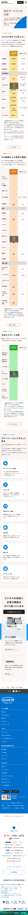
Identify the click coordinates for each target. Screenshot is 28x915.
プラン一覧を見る (12, 147)
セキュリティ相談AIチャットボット (6, 890)
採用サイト (18, 867)
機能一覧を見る (12, 325)
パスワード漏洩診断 (4, 888)
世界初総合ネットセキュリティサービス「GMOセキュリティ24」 (11, 887)
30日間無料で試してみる (14, 612)
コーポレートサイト (11, 867)
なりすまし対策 (18, 895)
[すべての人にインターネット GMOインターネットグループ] (12, 909)
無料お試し (20, 2)
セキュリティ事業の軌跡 (5, 897)
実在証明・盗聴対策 (4, 892)
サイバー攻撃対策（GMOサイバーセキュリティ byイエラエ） (11, 893)
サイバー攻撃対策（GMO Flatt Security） (7, 895)
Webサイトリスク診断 (13, 888)
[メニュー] (26, 2)
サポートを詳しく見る (12, 424)
